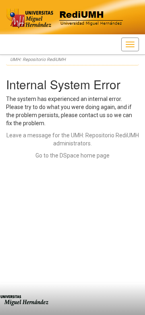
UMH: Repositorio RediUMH (38, 59)
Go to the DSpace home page (72, 155)
